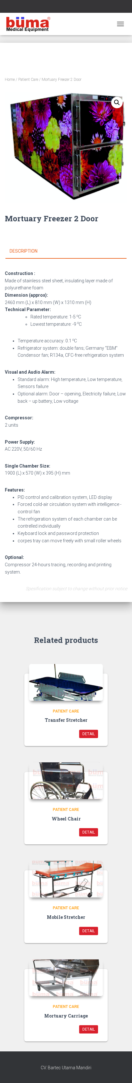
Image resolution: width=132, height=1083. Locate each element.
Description (23, 251)
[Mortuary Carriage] (66, 977)
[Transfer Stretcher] (66, 682)
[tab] (66, 251)
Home (10, 79)
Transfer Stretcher (66, 720)
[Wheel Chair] (66, 780)
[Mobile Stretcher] (66, 879)
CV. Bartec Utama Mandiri (66, 1067)
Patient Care (28, 79)
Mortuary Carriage (66, 1016)
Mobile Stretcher (66, 917)
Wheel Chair (66, 819)
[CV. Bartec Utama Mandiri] (30, 24)
